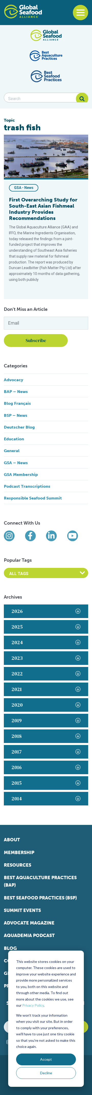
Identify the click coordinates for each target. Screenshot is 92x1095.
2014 (17, 798)
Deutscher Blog (19, 427)
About (12, 840)
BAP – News (16, 391)
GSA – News (16, 462)
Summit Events (22, 910)
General (11, 450)
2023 (17, 658)
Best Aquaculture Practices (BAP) (40, 881)
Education (14, 439)
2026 (17, 611)
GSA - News (23, 188)
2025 (17, 626)
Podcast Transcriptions (27, 486)
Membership (19, 852)
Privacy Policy (33, 1005)
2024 (17, 642)
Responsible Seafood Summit (33, 498)
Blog (10, 948)
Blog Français (17, 403)
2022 (17, 673)
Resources (17, 865)
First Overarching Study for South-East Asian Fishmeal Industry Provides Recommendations (43, 209)
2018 (17, 736)
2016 (17, 767)
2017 (17, 751)
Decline (46, 1073)
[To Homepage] (23, 11)
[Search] (82, 99)
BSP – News (15, 415)
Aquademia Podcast (29, 935)
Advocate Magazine (29, 923)
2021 (17, 689)
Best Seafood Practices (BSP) (40, 898)
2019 (17, 720)
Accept (46, 1059)
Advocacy (13, 379)
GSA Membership (21, 474)
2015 (17, 782)
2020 (17, 704)
